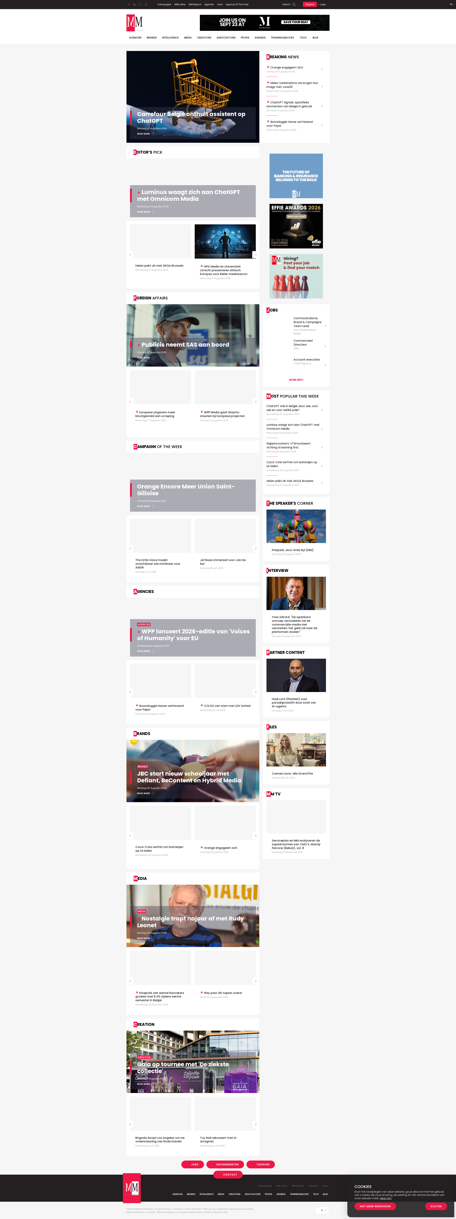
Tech (303, 37)
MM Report (195, 4)
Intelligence (170, 37)
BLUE (315, 37)
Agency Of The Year (237, 4)
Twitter (139, 4)
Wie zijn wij (209, 1209)
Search (286, 4)
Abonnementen (227, 1164)
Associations (226, 37)
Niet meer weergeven (375, 1206)
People (245, 37)
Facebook (129, 4)
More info (296, 380)
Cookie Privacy (163, 1209)
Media (188, 37)
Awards (260, 37)
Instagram (146, 4)
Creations (204, 37)
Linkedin (134, 4)
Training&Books (299, 1194)
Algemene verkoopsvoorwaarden (235, 1209)
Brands (152, 37)
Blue (325, 1194)
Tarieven (263, 1164)
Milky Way (180, 4)
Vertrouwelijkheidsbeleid (139, 1209)
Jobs (220, 4)
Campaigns (164, 4)
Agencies (135, 37)
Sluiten (436, 1206)
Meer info (386, 1198)
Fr (451, 4)
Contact (230, 1174)
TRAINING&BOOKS (282, 37)
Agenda (209, 4)
